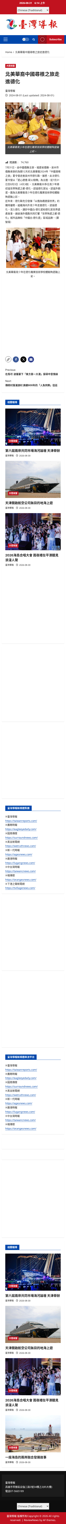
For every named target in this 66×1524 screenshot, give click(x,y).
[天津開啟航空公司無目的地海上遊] (33, 479)
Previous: (31, 372)
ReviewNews (31, 1520)
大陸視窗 (10, 65)
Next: (31, 383)
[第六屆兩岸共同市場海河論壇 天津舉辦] (33, 427)
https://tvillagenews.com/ (20, 888)
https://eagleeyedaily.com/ (20, 829)
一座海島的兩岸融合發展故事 (25, 1457)
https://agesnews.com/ (18, 854)
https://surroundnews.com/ (21, 837)
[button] (5, 39)
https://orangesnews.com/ (20, 879)
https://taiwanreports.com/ (21, 820)
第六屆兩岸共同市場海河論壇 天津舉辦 (32, 451)
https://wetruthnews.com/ (20, 845)
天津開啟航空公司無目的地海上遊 (29, 503)
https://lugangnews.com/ (20, 862)
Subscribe (55, 39)
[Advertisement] (33, 319)
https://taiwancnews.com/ (20, 871)
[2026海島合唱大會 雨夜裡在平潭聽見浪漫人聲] (33, 531)
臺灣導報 (10, 90)
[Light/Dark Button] (25, 39)
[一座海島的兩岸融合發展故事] (33, 1433)
